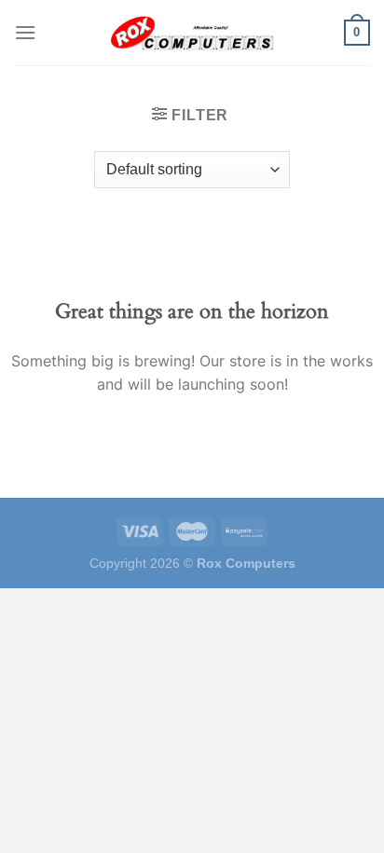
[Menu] (25, 32)
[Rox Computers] (192, 32)
